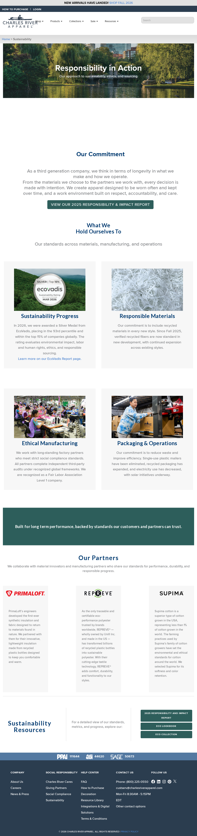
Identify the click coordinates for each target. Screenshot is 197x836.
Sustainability (55, 800)
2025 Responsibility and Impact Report (166, 715)
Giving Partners (56, 788)
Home (6, 39)
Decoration (88, 794)
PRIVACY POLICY (130, 831)
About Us (17, 782)
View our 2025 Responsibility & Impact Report (100, 204)
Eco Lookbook (166, 726)
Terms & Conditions (94, 819)
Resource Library (92, 800)
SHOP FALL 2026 (121, 3)
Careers (16, 788)
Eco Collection (166, 734)
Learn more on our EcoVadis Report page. (49, 359)
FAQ (84, 782)
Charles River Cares (59, 782)
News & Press (20, 794)
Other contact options (130, 806)
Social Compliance (58, 794)
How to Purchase (92, 788)
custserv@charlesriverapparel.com (139, 788)
